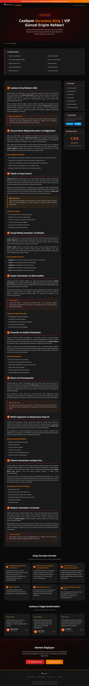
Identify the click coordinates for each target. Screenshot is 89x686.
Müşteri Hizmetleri (53, 70)
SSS (56, 677)
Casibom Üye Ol (55, 662)
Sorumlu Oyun (50, 677)
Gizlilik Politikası (31, 677)
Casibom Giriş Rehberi (15, 56)
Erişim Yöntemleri (13, 70)
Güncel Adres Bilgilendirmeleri (17, 59)
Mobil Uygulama (52, 63)
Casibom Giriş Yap (36, 662)
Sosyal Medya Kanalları (15, 67)
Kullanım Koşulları (40, 677)
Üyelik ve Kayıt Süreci (14, 63)
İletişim (60, 677)
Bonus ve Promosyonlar (54, 59)
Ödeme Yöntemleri (53, 67)
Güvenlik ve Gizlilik (53, 56)
